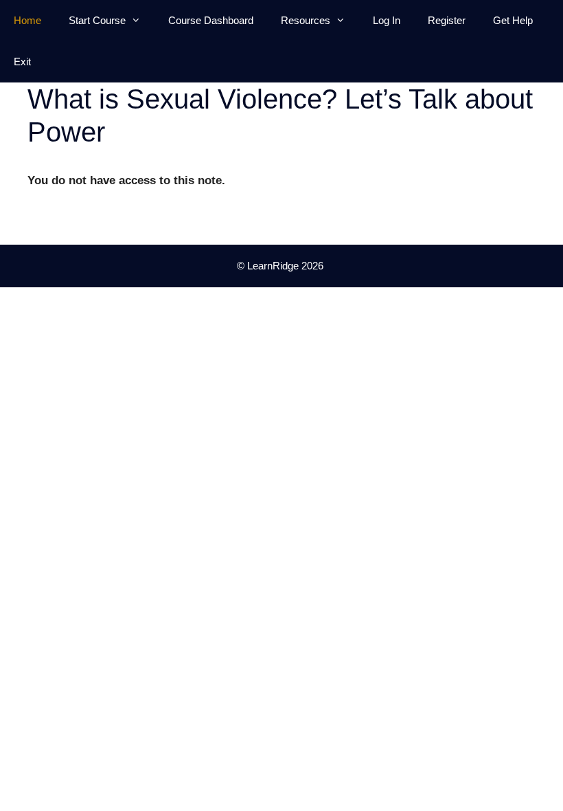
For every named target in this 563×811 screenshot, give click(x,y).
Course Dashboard (210, 20)
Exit (22, 61)
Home (27, 20)
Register (447, 20)
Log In (386, 20)
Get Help (513, 20)
